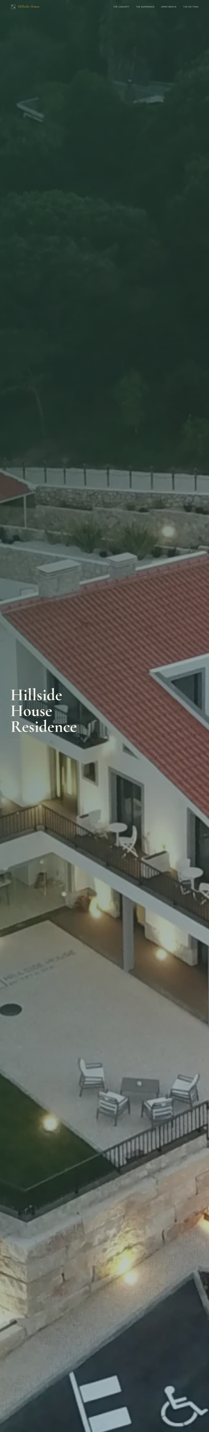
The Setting (191, 6)
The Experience (145, 6)
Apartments (169, 6)
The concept (121, 6)
